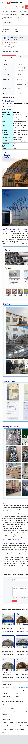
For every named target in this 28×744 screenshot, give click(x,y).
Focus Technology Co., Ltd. (19, 737)
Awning (11, 711)
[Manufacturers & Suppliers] (14, 2)
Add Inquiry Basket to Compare (10, 51)
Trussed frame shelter (21, 690)
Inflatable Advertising (22, 711)
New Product (19, 693)
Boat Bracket (5, 693)
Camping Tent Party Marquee (10, 726)
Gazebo (5, 711)
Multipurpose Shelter (7, 696)
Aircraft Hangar (5, 690)
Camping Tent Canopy (8, 729)
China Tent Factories (8, 722)
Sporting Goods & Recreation (12, 11)
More (3, 732)
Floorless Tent (6, 714)
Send (15, 601)
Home (3, 11)
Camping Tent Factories (21, 722)
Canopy (17, 696)
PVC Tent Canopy (21, 729)
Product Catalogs (23, 687)
